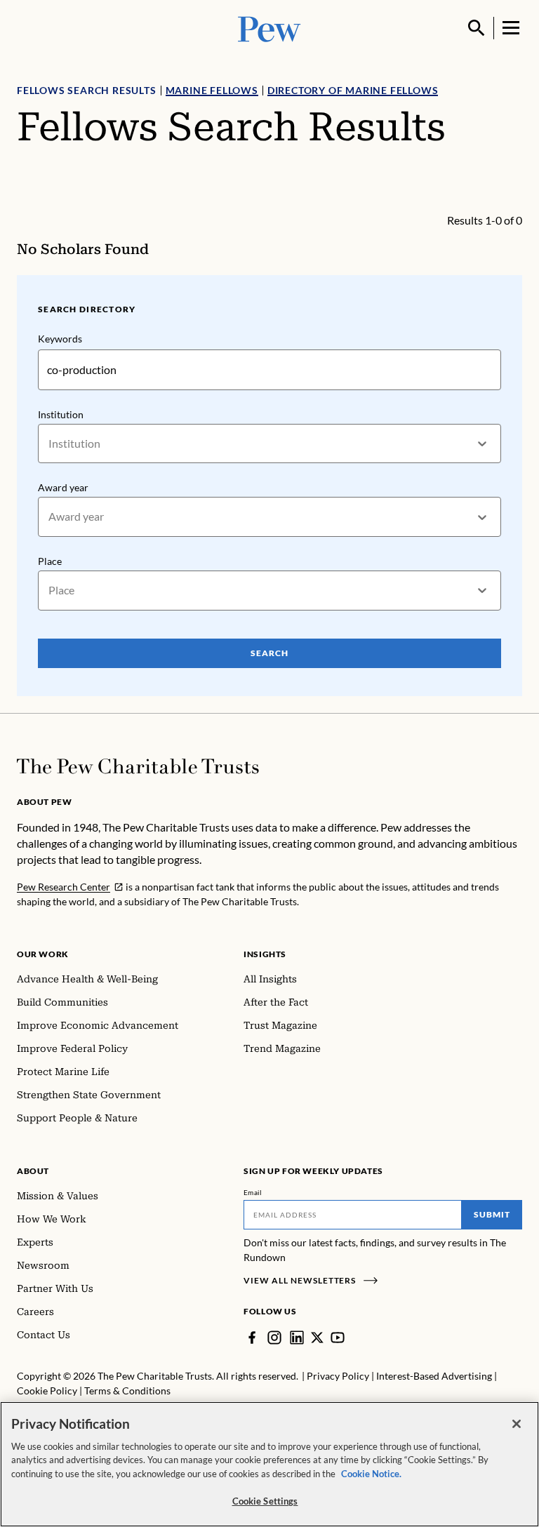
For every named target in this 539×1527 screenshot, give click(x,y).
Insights (265, 954)
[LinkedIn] (296, 1337)
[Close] (516, 1423)
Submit (492, 1214)
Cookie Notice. (371, 1473)
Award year (63, 487)
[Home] (138, 766)
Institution (61, 414)
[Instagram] (274, 1337)
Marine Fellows (212, 90)
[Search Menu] (476, 28)
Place (50, 561)
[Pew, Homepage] (269, 27)
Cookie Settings (265, 1501)
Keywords (60, 339)
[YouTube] (337, 1337)
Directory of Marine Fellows (353, 90)
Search (269, 653)
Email (253, 1192)
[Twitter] (317, 1337)
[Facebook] (252, 1337)
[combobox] (49, 444)
